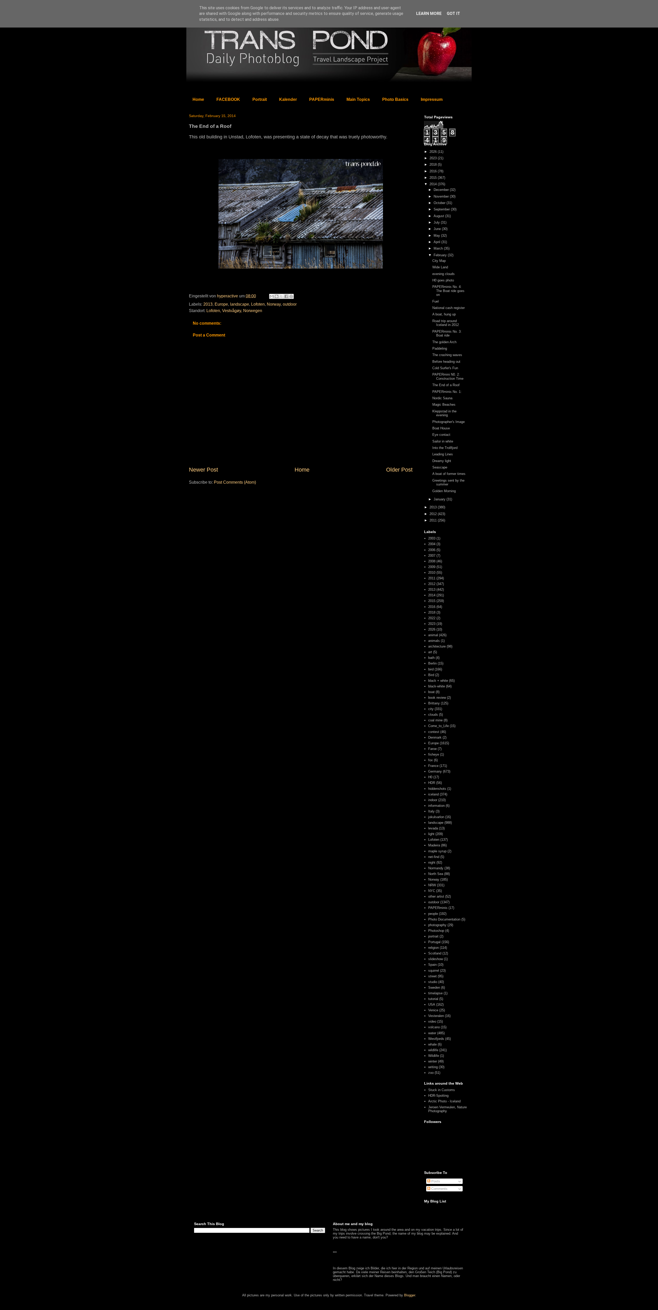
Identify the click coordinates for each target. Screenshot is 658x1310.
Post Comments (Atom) (235, 482)
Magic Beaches (443, 404)
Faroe (432, 749)
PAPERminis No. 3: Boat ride (447, 334)
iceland (433, 794)
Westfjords (436, 1039)
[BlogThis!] (276, 296)
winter (432, 1061)
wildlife (433, 1050)
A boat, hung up (444, 314)
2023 (433, 158)
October (440, 203)
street (432, 976)
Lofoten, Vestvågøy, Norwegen (234, 310)
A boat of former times (448, 474)
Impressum (432, 99)
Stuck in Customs (441, 1090)
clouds (433, 714)
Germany (435, 771)
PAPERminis (321, 99)
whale (432, 1044)
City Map (439, 261)
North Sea (435, 874)
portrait (433, 936)
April (437, 242)
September (442, 209)
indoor (432, 800)
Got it (453, 13)
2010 (431, 572)
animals (434, 641)
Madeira (434, 845)
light (431, 834)
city (431, 709)
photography (437, 925)
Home (198, 99)
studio (432, 982)
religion (433, 948)
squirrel (433, 970)
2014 (433, 184)
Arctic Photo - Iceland (444, 1101)
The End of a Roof (446, 385)
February (441, 255)
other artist (436, 896)
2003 (431, 538)
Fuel (435, 301)
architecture (437, 646)
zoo (431, 1073)
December (442, 190)
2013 (208, 304)
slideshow (435, 959)
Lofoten (258, 304)
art (430, 652)
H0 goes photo (443, 280)
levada (433, 828)
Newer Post (203, 469)
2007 (431, 555)
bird (431, 669)
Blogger (409, 1295)
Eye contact (441, 435)
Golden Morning (444, 491)
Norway (274, 304)
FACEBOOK (228, 99)
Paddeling (439, 348)
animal (433, 635)
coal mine (435, 720)
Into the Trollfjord (445, 448)
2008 (431, 561)
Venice (433, 1010)
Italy (431, 811)
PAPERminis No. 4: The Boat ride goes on (448, 291)
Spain (432, 965)
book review (437, 698)
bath (431, 658)
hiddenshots (437, 789)
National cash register (448, 308)
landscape (239, 304)
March (439, 248)
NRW (432, 885)
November (442, 196)
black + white (438, 681)
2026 (433, 152)
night (431, 862)
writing (433, 1067)
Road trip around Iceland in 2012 (445, 323)
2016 (433, 171)
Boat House (441, 428)
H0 (430, 777)
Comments (438, 1189)
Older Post (399, 469)
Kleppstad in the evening (444, 413)
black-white (436, 686)
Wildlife (433, 1056)
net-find (433, 857)
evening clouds (443, 274)
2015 (433, 178)
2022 (431, 618)
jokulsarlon (436, 817)
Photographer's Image (448, 422)
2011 (433, 520)
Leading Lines (442, 454)
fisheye (433, 754)
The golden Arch (444, 342)
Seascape (439, 467)
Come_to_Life (438, 726)
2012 (433, 514)
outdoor (290, 304)
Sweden (434, 987)
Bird (431, 675)
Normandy (435, 868)
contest (433, 732)
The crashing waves (447, 355)
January (440, 499)
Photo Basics (395, 99)
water (432, 1033)
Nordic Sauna (442, 398)
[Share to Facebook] (286, 296)
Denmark (435, 737)
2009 (431, 567)
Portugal (434, 942)
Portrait (259, 99)
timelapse (435, 993)
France (433, 766)
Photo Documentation (444, 919)
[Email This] (271, 296)
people (433, 914)
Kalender (288, 99)
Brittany (434, 703)
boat (431, 692)
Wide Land (440, 267)
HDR (431, 783)
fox (430, 760)
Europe (221, 304)
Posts (435, 1181)
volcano (434, 1027)
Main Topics (358, 99)
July (437, 222)
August (439, 216)
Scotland (434, 953)
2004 (431, 544)
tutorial (433, 999)
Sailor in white (442, 441)
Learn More (429, 13)
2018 (433, 164)
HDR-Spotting (438, 1095)
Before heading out (446, 362)
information (436, 806)
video (432, 1021)
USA (431, 1004)
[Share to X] (281, 296)
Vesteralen (436, 1016)
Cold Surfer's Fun (445, 368)
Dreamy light (441, 461)
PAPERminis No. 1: (447, 392)
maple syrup (437, 851)
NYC (431, 891)
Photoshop (436, 931)
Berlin (432, 663)
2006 (431, 550)
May (437, 235)
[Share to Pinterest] (291, 296)
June (438, 229)
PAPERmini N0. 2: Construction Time (447, 376)
